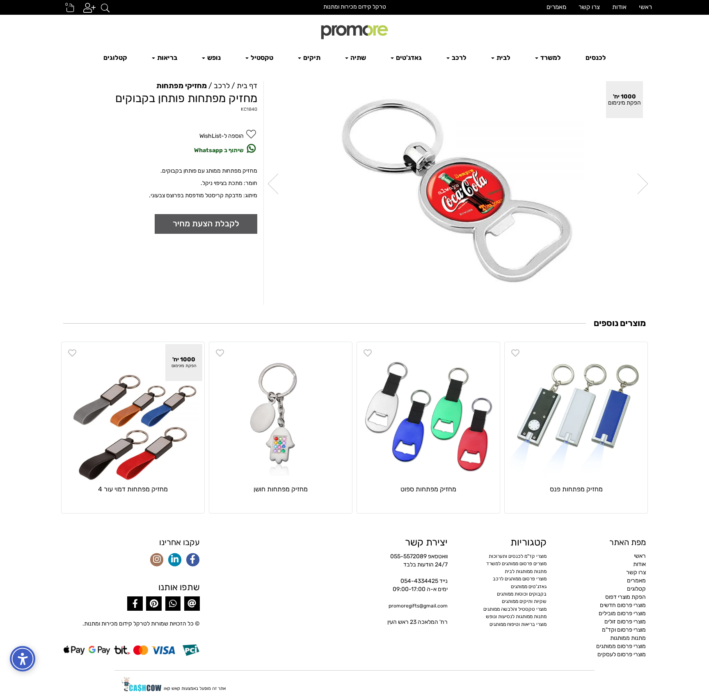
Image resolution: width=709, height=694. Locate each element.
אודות (619, 7)
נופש (213, 58)
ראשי (645, 7)
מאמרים (556, 7)
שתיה (357, 58)
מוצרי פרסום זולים (625, 621)
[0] (66, 10)
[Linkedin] (175, 560)
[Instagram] (157, 560)
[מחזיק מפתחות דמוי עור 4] (133, 413)
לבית (502, 58)
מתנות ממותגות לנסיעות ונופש (516, 616)
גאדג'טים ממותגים (529, 586)
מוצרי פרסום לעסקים (621, 654)
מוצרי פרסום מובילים (622, 613)
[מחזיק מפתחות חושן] (280, 413)
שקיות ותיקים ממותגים (524, 601)
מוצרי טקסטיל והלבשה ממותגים (515, 609)
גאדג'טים (408, 58)
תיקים (311, 58)
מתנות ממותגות (628, 638)
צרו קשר (589, 7)
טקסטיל (261, 58)
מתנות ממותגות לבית (526, 571)
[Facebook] (193, 560)
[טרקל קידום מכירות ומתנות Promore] (354, 31)
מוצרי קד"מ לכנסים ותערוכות (518, 556)
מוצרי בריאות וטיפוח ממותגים (518, 624)
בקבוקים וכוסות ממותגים (522, 594)
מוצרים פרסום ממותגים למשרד (516, 563)
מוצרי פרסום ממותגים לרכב (520, 579)
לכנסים (595, 58)
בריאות (166, 58)
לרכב (459, 58)
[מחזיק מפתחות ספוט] (428, 413)
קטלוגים (115, 58)
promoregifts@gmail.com (418, 606)
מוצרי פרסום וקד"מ (624, 629)
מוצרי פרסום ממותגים (621, 646)
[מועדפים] (515, 353)
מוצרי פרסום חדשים (623, 605)
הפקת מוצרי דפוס (625, 597)
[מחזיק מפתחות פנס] (576, 413)
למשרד (550, 58)
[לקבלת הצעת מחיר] (206, 223)
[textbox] (354, 7)
